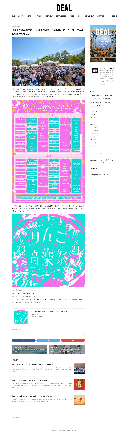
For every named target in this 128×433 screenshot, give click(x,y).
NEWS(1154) (14, 329)
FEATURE (95, 105)
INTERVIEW (49, 16)
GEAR (107, 102)
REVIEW (106, 99)
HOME (13, 16)
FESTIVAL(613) (21, 329)
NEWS (29, 16)
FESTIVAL (38, 16)
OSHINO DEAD (112, 16)
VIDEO (72, 16)
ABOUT (20, 16)
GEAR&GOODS (61, 16)
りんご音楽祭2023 (17, 290)
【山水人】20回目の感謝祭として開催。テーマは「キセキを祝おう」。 (31, 380)
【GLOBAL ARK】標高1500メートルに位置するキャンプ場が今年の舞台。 (32, 396)
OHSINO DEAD (96, 95)
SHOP (79, 16)
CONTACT (100, 16)
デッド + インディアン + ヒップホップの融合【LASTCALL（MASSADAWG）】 (34, 364)
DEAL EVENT (89, 16)
